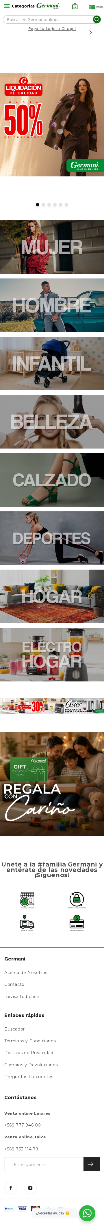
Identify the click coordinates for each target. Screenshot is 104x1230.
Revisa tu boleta (22, 996)
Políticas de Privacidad (28, 1052)
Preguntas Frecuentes (28, 1076)
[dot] (37, 204)
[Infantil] (52, 363)
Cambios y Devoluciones (31, 1064)
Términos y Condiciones (30, 1040)
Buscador (14, 1029)
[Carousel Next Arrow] (90, 32)
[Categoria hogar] (52, 596)
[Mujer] (52, 247)
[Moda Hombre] (52, 305)
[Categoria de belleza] (52, 422)
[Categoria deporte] (52, 538)
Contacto (14, 984)
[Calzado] (52, 480)
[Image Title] (10, 1188)
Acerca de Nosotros (25, 972)
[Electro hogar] (52, 654)
